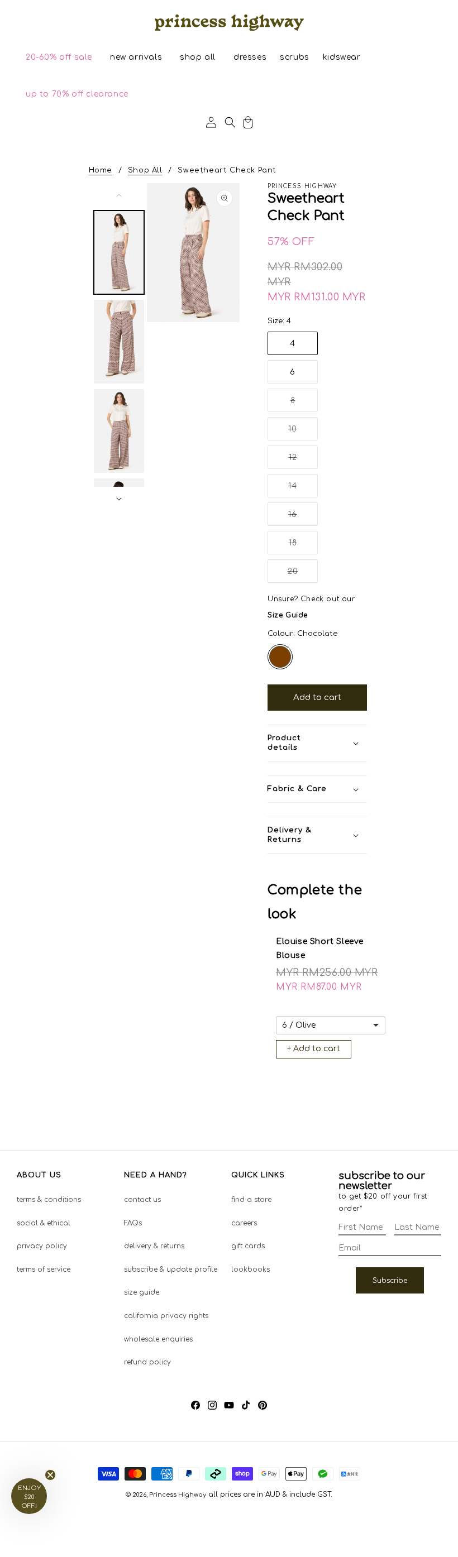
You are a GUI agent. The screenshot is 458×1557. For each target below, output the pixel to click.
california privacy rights (166, 1316)
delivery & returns (154, 1246)
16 (303, 518)
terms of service (43, 1269)
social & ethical (43, 1223)
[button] (59, 57)
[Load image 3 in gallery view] (119, 431)
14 (303, 489)
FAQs (133, 1223)
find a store (251, 1200)
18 (303, 546)
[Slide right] (119, 499)
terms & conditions (49, 1200)
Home (100, 170)
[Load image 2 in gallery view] (119, 342)
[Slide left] (119, 195)
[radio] (280, 656)
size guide (141, 1292)
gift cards (248, 1246)
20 (303, 575)
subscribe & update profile (170, 1269)
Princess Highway (177, 1494)
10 (303, 432)
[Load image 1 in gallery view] (119, 252)
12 (303, 461)
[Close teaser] (50, 1475)
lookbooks (250, 1269)
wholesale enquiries (158, 1339)
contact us (142, 1200)
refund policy (147, 1362)
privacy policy (42, 1246)
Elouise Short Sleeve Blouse (320, 948)
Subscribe (390, 1281)
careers (244, 1223)
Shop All (145, 170)
